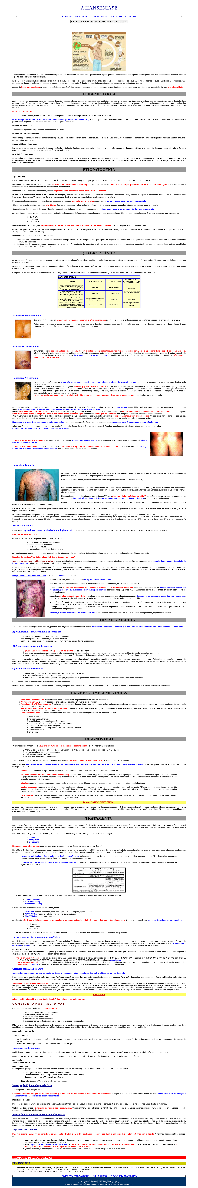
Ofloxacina (17, 945)
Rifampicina (178, 943)
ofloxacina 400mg (32, 902)
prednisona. (115, 960)
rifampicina (34, 840)
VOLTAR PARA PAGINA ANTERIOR (75, 17)
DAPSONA (29, 912)
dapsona (33, 838)
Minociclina (29, 945)
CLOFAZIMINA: (31, 916)
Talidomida (33, 964)
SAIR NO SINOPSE (100, 17)
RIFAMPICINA (31, 914)
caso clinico (59, 576)
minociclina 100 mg (33, 904)
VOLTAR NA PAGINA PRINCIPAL (124, 17)
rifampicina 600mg (33, 899)
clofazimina (34, 842)
